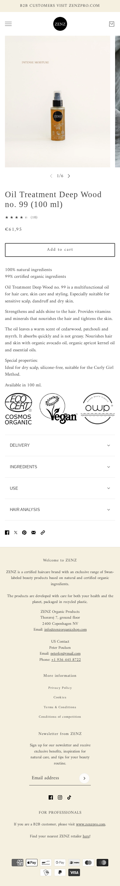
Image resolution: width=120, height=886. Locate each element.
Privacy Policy (60, 688)
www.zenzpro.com (90, 824)
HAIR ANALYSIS (25, 509)
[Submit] (84, 778)
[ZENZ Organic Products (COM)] (60, 24)
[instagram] (60, 797)
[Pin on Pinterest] (24, 532)
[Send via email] (33, 532)
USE (14, 488)
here (86, 836)
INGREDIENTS (23, 467)
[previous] (51, 175)
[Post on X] (15, 532)
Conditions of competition (60, 717)
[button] (42, 532)
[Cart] (111, 23)
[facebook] (50, 797)
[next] (68, 175)
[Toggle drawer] (8, 24)
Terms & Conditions (60, 707)
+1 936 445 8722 (66, 659)
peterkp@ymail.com (65, 653)
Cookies (60, 697)
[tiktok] (69, 797)
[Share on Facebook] (7, 532)
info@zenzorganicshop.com (65, 629)
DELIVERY (20, 445)
